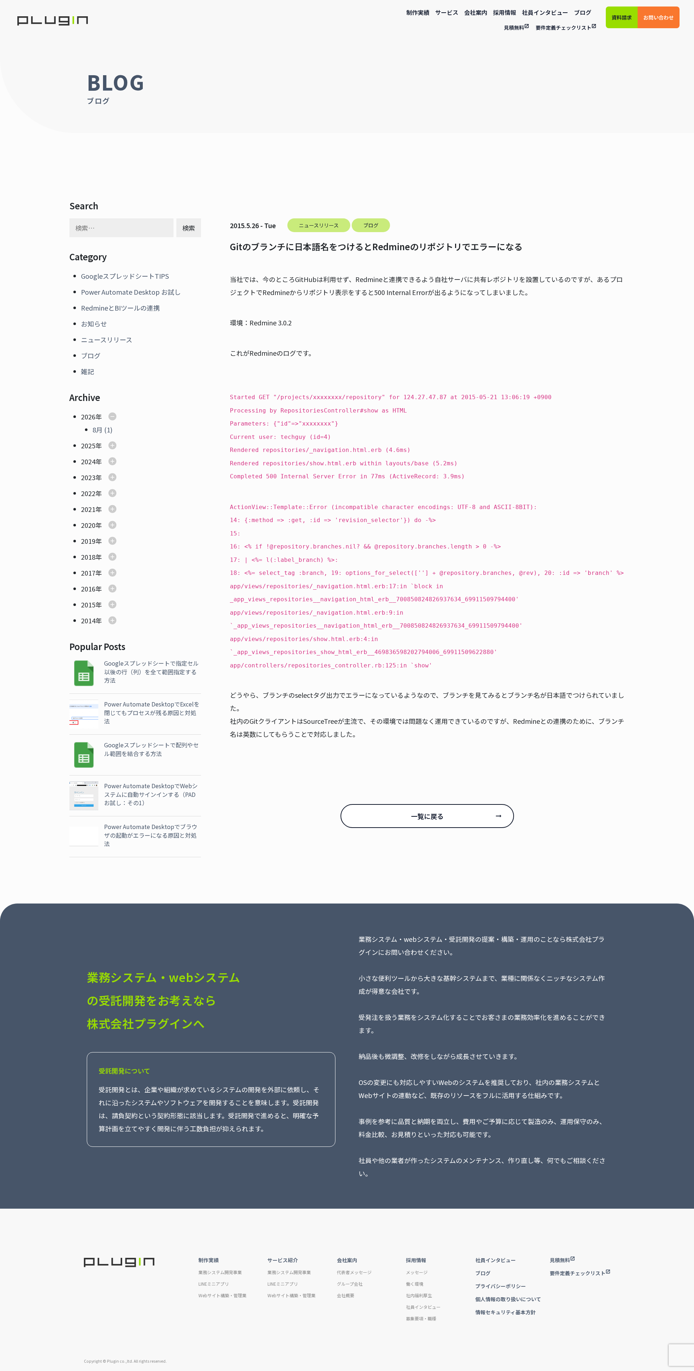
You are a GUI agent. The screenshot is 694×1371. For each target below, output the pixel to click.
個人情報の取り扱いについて (508, 1299)
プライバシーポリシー (500, 1286)
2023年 (91, 477)
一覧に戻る (427, 816)
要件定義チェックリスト (563, 27)
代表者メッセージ (354, 1272)
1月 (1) (102, 556)
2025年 (91, 445)
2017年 (91, 572)
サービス (446, 12)
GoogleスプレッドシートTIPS (125, 276)
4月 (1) (102, 493)
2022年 (91, 493)
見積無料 (514, 27)
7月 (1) (102, 474)
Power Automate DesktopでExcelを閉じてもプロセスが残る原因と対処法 (152, 712)
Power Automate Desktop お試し (131, 291)
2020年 (91, 525)
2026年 (91, 416)
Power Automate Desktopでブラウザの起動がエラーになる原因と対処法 (150, 835)
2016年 (91, 588)
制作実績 (417, 12)
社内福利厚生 (419, 1295)
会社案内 (475, 12)
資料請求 (622, 17)
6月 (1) (102, 461)
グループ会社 (350, 1284)
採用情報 (504, 12)
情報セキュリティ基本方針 (505, 1312)
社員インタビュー (545, 12)
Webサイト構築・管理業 (222, 1295)
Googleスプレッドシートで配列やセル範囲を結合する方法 (151, 748)
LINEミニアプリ (213, 1284)
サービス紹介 (282, 1260)
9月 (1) (102, 509)
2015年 (91, 604)
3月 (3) (102, 525)
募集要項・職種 (421, 1318)
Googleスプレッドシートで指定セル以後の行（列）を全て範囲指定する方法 (151, 671)
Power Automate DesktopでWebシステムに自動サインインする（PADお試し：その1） (151, 794)
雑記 (87, 371)
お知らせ (94, 323)
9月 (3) (102, 636)
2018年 (91, 556)
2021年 (91, 509)
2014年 (91, 620)
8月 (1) (102, 429)
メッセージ (417, 1272)
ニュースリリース (106, 339)
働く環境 (414, 1284)
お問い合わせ (658, 17)
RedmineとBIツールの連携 (120, 307)
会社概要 (345, 1295)
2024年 (91, 461)
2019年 (91, 541)
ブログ (582, 12)
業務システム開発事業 (220, 1272)
